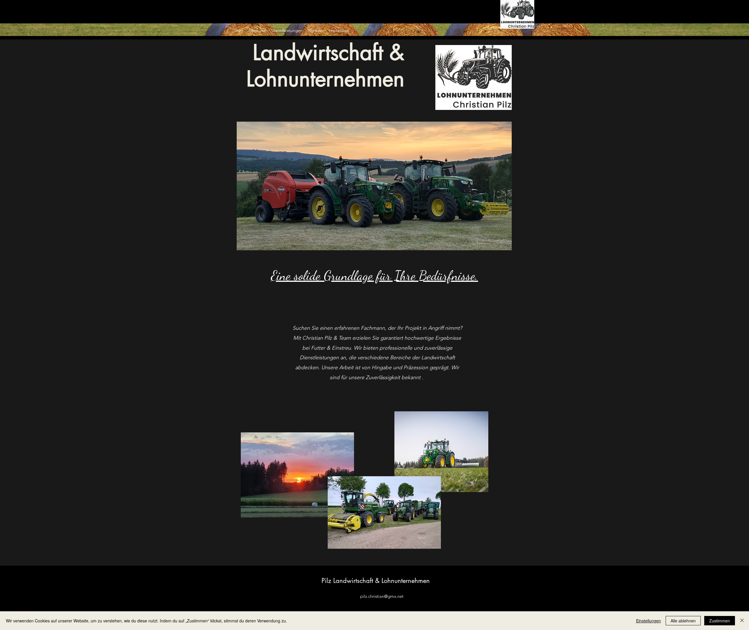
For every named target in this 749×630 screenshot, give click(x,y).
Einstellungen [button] (648, 621)
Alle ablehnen (683, 621)
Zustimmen (719, 621)
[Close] (741, 620)
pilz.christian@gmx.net (381, 596)
